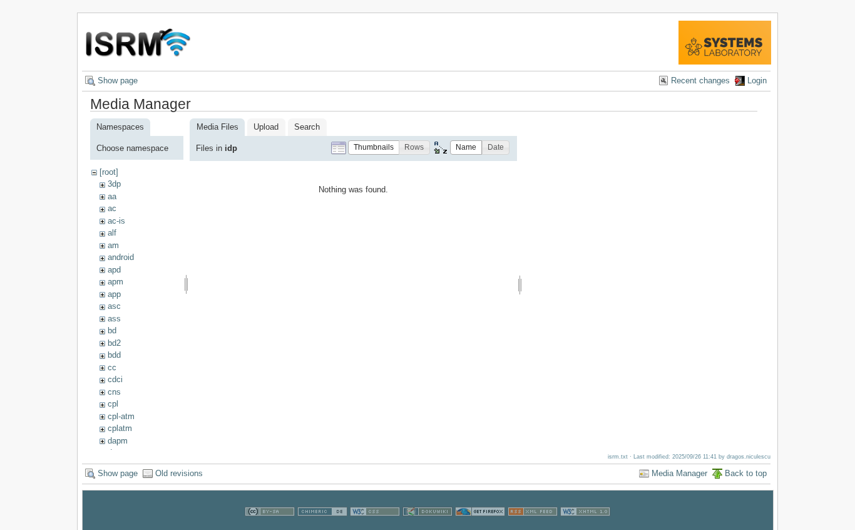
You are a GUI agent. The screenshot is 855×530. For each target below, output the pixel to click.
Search (307, 127)
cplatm (120, 428)
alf (112, 232)
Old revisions (179, 473)
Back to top (746, 473)
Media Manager (679, 473)
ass (114, 318)
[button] (373, 147)
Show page (118, 80)
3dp (114, 184)
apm (115, 281)
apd (114, 269)
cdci (115, 379)
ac (112, 208)
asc (114, 306)
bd (112, 330)
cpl (113, 403)
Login (757, 80)
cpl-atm (121, 416)
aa (112, 196)
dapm (118, 440)
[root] (109, 172)
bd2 (114, 343)
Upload (266, 127)
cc (112, 367)
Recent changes (700, 80)
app (114, 294)
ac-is (116, 221)
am (113, 245)
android (121, 257)
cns (114, 392)
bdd (114, 355)
